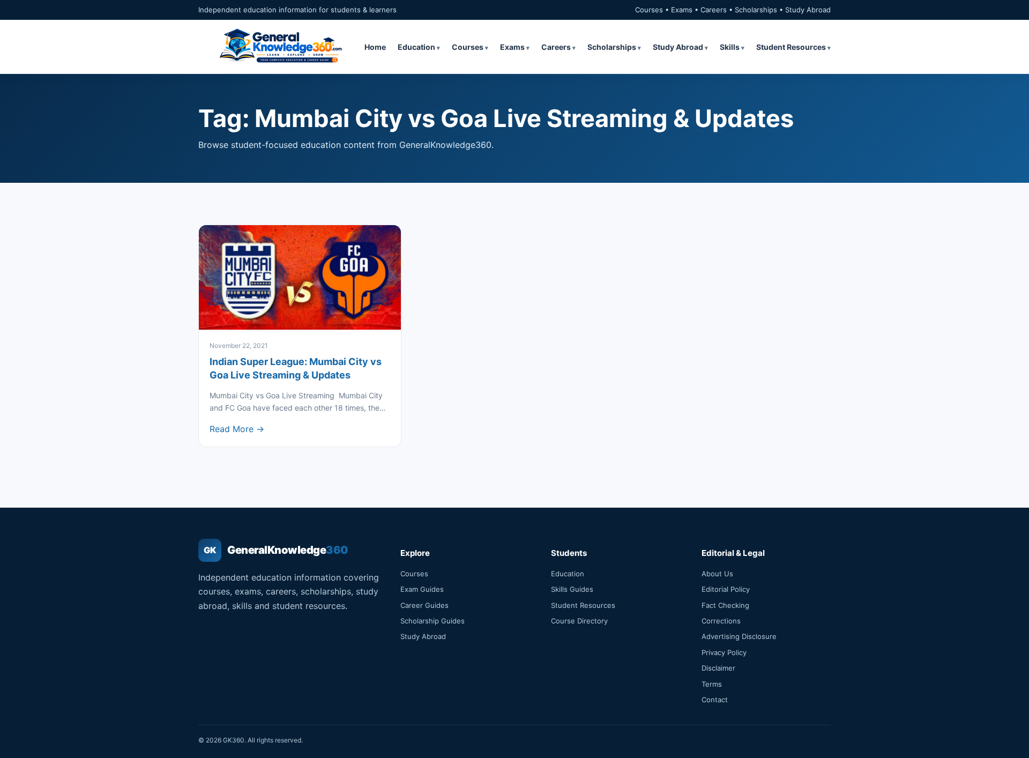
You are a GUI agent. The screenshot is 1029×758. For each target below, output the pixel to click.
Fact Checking (725, 605)
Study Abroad (678, 46)
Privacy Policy (724, 652)
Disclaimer (718, 668)
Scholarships (611, 46)
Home (375, 46)
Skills (730, 46)
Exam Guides (422, 589)
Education (416, 46)
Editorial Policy (726, 589)
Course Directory (579, 620)
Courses (467, 46)
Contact (715, 699)
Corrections (721, 620)
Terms (712, 684)
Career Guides (424, 605)
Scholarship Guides (432, 620)
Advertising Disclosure (739, 636)
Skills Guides (572, 589)
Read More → (237, 428)
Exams (512, 46)
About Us (717, 573)
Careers (556, 46)
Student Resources (791, 46)
